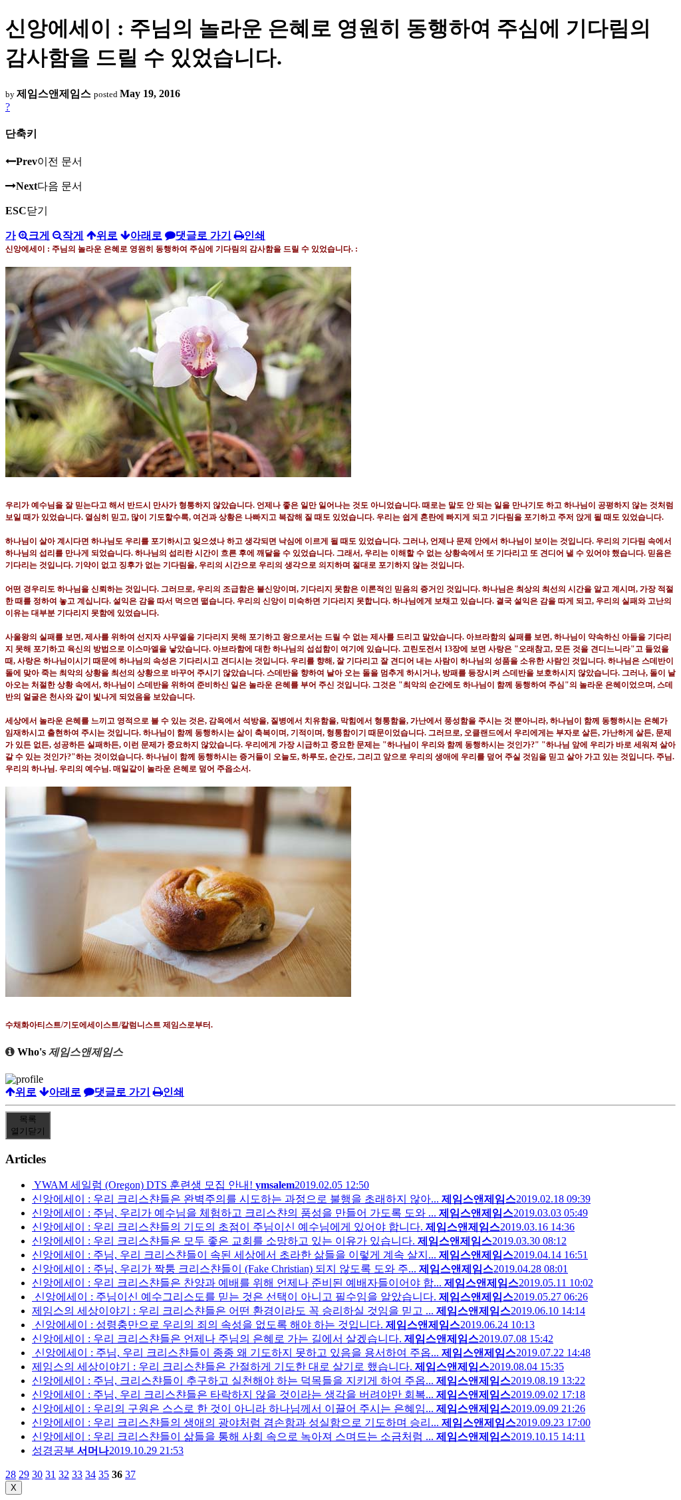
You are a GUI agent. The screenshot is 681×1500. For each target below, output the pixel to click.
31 (50, 1474)
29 (24, 1474)
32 (64, 1474)
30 (37, 1474)
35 (103, 1474)
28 (10, 1474)
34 (90, 1474)
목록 (28, 1125)
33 (77, 1474)
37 (130, 1474)
